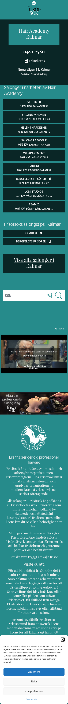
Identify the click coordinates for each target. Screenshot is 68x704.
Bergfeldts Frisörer (31, 241)
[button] (63, 639)
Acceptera (34, 672)
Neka (34, 681)
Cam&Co (31, 233)
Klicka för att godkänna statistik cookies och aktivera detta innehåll (34, 354)
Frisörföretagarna (19, 477)
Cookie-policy (32, 699)
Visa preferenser (34, 691)
